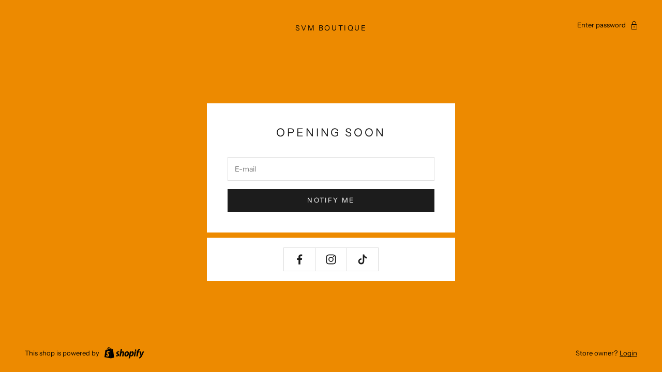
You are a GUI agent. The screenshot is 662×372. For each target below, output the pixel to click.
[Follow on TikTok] (362, 259)
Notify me (330, 200)
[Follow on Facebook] (299, 259)
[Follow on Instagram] (331, 259)
